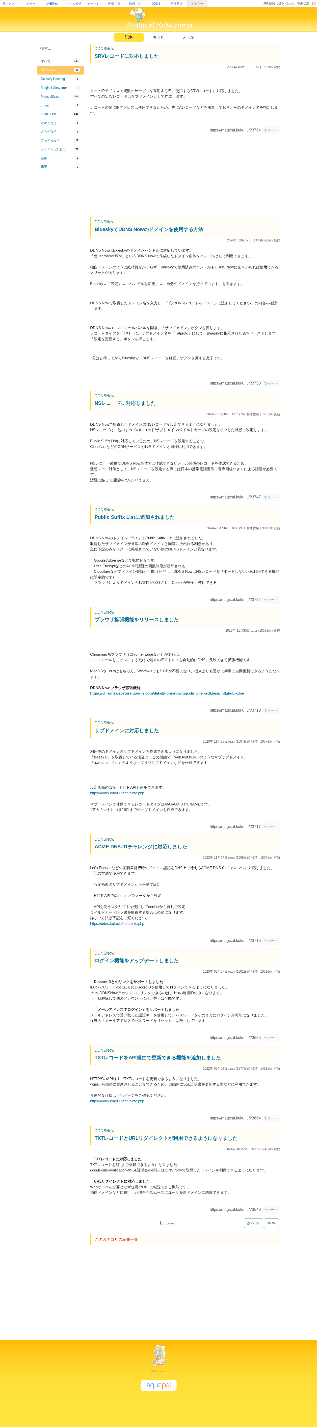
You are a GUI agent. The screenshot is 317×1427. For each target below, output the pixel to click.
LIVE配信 (52, 3)
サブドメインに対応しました (127, 730)
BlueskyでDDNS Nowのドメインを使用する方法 (149, 229)
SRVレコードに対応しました (127, 56)
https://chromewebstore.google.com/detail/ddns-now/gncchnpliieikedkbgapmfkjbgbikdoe (167, 693)
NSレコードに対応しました (125, 403)
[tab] (60, 61)
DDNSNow (104, 49)
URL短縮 (269, 3)
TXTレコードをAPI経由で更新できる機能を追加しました (158, 1057)
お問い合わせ (286, 3)
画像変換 (177, 3)
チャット (93, 3)
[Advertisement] (60, 253)
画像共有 (114, 3)
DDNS (156, 3)
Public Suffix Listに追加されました (135, 517)
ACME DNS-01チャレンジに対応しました (141, 846)
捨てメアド (10, 3)
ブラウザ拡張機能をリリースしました (137, 619)
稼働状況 (303, 3)
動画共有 (135, 3)
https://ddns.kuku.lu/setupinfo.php (117, 793)
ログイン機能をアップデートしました (137, 960)
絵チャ (30, 3)
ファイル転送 (72, 3)
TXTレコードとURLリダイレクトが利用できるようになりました (166, 1138)
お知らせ (197, 3)
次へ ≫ (253, 1223)
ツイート (271, 130)
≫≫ (271, 1223)
